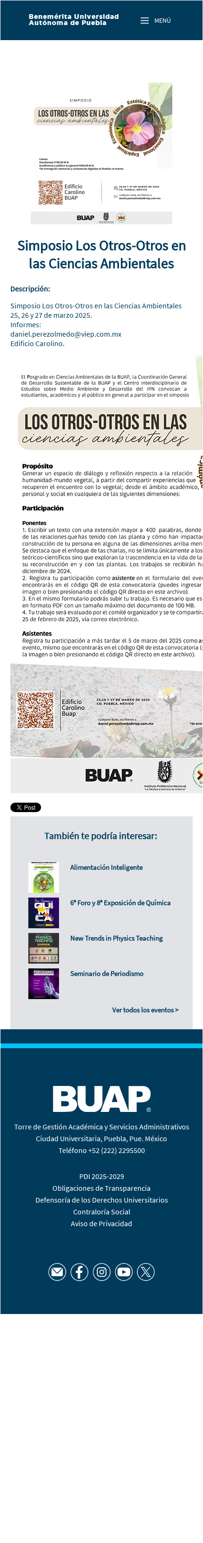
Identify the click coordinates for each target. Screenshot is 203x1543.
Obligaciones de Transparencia (101, 1188)
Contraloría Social (101, 1211)
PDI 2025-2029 (101, 1176)
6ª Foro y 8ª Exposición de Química (120, 902)
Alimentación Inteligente (106, 867)
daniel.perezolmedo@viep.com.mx (65, 334)
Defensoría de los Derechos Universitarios (101, 1199)
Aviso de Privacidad (101, 1223)
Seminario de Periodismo (107, 973)
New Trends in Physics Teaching (116, 937)
